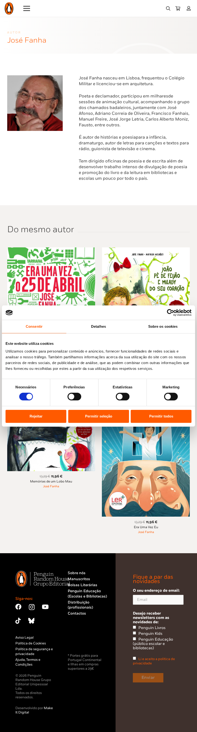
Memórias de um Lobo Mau (51, 481)
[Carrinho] (178, 8)
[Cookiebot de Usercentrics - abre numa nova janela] (170, 312)
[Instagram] (32, 607)
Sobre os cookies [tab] (163, 326)
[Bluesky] (31, 621)
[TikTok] (18, 621)
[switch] (74, 396)
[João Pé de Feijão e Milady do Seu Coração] (146, 250)
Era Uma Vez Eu (146, 527)
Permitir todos (161, 416)
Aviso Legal (24, 638)
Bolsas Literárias (82, 585)
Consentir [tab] (34, 326)
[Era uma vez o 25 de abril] (51, 250)
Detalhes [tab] (98, 326)
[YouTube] (45, 607)
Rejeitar (36, 416)
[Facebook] (18, 607)
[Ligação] (190, 8)
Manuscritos (79, 579)
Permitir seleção (98, 416)
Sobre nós (77, 573)
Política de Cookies (30, 643)
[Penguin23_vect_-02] (82, 640)
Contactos (77, 613)
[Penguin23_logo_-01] (9, 8)
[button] (168, 8)
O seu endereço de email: (156, 590)
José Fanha (51, 486)
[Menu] (27, 8)
